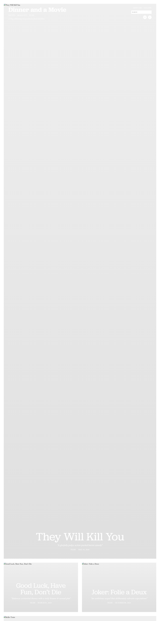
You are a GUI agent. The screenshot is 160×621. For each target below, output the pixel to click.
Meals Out (22, 15)
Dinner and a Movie (37, 10)
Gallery (148, 8)
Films (31, 15)
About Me (137, 8)
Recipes (11, 15)
